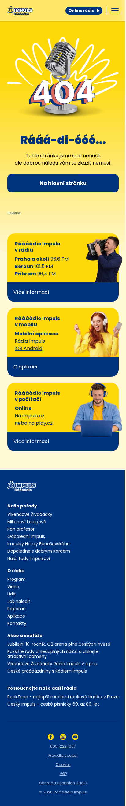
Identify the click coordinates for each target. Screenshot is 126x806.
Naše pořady (22, 506)
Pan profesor (21, 529)
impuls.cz (33, 415)
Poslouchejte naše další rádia (41, 688)
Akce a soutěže (25, 635)
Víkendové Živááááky (29, 514)
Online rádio (81, 10)
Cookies (63, 764)
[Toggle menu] (115, 10)
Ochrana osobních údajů (63, 782)
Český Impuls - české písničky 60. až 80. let (53, 704)
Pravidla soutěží (63, 755)
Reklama (16, 608)
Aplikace (16, 616)
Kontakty (16, 623)
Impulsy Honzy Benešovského (38, 543)
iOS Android (28, 348)
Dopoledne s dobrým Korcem (38, 551)
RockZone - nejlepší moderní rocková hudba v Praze (63, 696)
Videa (13, 586)
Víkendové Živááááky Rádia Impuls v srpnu (52, 663)
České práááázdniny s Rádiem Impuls (47, 671)
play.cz (44, 423)
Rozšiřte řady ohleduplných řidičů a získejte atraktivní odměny (53, 654)
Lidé (11, 593)
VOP (63, 773)
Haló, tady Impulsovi (28, 558)
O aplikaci (25, 366)
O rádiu (15, 571)
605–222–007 (63, 746)
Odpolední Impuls (26, 536)
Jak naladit (18, 601)
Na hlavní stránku (63, 183)
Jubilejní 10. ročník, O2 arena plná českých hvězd (58, 644)
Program (16, 579)
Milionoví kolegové (26, 521)
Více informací (31, 292)
